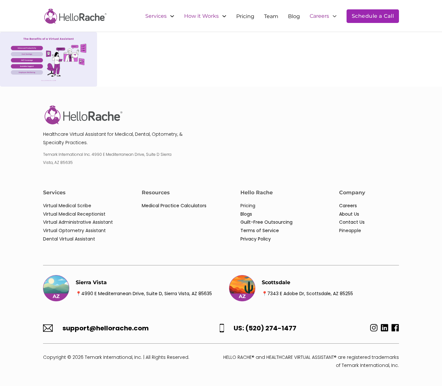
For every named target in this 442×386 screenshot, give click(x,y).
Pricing (245, 16)
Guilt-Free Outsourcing (266, 222)
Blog (294, 16)
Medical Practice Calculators (174, 205)
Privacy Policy (255, 239)
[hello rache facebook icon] (395, 329)
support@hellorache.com (105, 328)
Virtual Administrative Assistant (78, 222)
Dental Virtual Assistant (69, 239)
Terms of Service (259, 230)
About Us (349, 214)
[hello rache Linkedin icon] (385, 329)
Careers (319, 16)
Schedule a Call (373, 16)
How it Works (201, 16)
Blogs (246, 214)
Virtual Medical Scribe (67, 205)
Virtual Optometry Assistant (74, 230)
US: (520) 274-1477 (265, 328)
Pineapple (350, 230)
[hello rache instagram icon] (372, 329)
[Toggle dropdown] (172, 16)
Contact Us (352, 222)
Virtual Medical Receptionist (74, 214)
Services (156, 16)
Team (271, 16)
